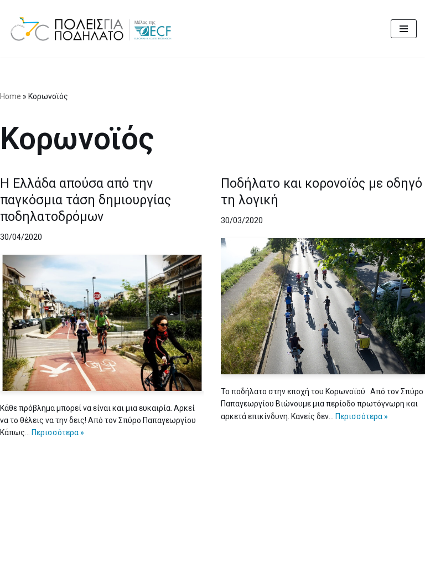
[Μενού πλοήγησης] (404, 28)
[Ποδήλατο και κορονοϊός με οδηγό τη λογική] (323, 306)
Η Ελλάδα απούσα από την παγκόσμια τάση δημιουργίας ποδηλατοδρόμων (85, 200)
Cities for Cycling (172, 555)
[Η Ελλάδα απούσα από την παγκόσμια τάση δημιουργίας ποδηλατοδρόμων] (102, 323)
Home (10, 96)
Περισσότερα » (58, 432)
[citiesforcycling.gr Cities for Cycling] (94, 28)
